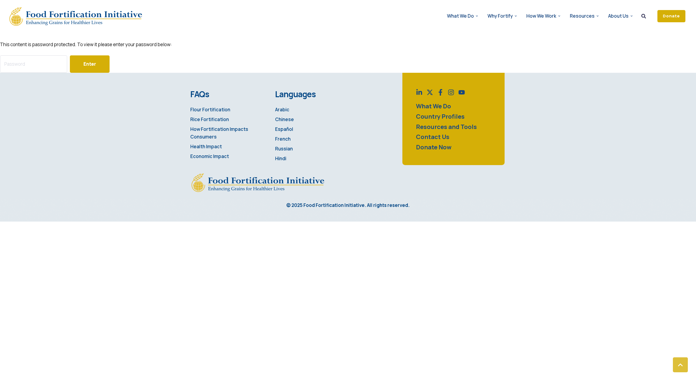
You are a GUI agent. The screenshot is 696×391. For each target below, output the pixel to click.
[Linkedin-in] (419, 92)
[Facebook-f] (440, 92)
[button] (671, 16)
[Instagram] (451, 92)
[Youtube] (461, 92)
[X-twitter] (430, 92)
